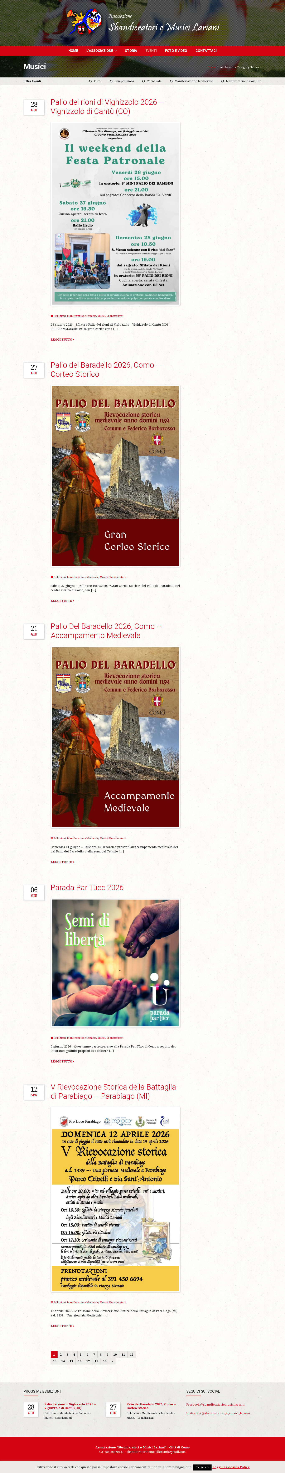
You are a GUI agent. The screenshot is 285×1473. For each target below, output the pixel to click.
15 (71, 1361)
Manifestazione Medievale (194, 81)
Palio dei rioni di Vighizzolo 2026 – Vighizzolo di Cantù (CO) (70, 1406)
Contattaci (206, 51)
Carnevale (154, 81)
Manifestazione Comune (243, 81)
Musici (101, 316)
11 (123, 1354)
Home (73, 51)
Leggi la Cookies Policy (231, 1467)
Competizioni (124, 81)
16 (79, 1361)
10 (115, 1354)
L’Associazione (99, 51)
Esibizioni (60, 316)
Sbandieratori (115, 316)
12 (131, 1354)
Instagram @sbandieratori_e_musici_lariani (218, 1413)
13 (54, 1361)
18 (96, 1361)
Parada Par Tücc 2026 (87, 887)
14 (63, 1361)
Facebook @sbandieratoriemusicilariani (215, 1404)
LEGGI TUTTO (62, 339)
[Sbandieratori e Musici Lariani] (142, 21)
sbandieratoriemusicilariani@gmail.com (156, 1451)
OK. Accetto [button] (202, 1467)
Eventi (151, 51)
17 (88, 1361)
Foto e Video (176, 51)
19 (104, 1361)
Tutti (97, 81)
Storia (131, 51)
